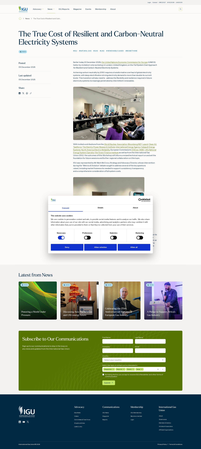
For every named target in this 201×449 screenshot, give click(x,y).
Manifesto (77, 413)
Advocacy (37, 9)
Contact (154, 2)
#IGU (75, 51)
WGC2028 (170, 2)
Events (88, 9)
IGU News (105, 413)
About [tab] (135, 208)
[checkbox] (103, 374)
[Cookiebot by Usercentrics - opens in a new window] (140, 200)
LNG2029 (179, 2)
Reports (104, 419)
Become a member (136, 416)
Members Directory (165, 423)
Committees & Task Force (82, 419)
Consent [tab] (65, 208)
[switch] (87, 238)
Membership (100, 9)
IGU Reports (64, 9)
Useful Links (78, 426)
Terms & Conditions (175, 444)
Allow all (133, 247)
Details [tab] (100, 208)
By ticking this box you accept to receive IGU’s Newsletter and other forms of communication (134, 376)
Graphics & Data (79, 423)
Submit (107, 383)
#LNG (102, 51)
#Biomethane (131, 51)
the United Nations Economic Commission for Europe (125, 62)
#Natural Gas (85, 51)
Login (149, 2)
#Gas (95, 51)
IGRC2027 (162, 2)
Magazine (77, 9)
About (113, 9)
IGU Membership (136, 413)
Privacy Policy (162, 444)
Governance (163, 419)
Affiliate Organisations (166, 430)
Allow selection (100, 247)
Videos (76, 416)
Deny (67, 247)
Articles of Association (166, 426)
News (50, 9)
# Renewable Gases (115, 51)
